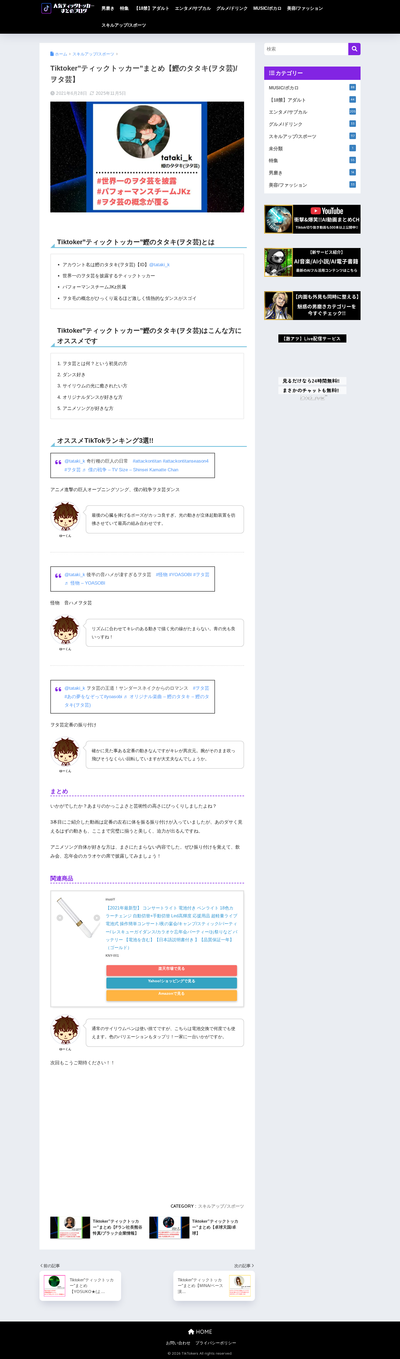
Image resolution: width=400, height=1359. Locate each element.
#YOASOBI (180, 574)
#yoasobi (113, 696)
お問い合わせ (178, 1343)
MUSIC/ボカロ (267, 8)
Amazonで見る (171, 993)
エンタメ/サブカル (193, 8)
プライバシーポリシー (215, 1343)
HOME (203, 1331)
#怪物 (162, 574)
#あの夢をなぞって (84, 696)
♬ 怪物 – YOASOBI (84, 583)
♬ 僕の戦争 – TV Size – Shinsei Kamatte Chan (130, 469)
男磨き (108, 8)
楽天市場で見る (171, 968)
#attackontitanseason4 (185, 461)
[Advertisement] (147, 1132)
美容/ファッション (305, 8)
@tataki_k (159, 264)
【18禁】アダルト (152, 8)
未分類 (311, 148)
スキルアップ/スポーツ (123, 25)
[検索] (354, 49)
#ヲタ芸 (72, 469)
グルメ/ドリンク (232, 8)
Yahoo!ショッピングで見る (171, 981)
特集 (124, 8)
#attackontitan (147, 461)
